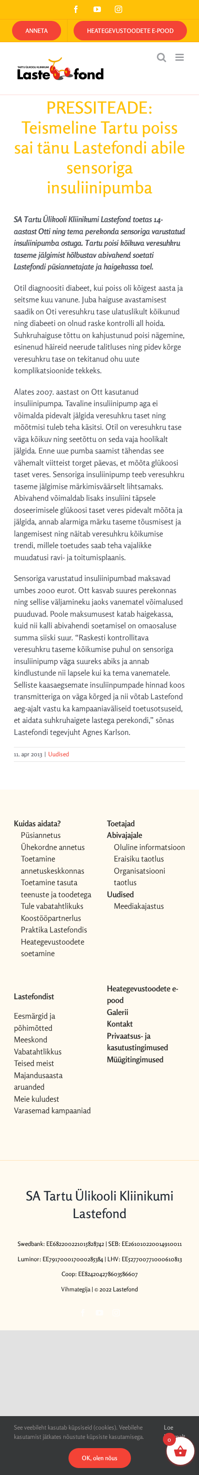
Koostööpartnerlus (51, 918)
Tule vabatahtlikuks (52, 906)
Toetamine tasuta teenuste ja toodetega (56, 888)
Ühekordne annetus (53, 847)
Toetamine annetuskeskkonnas (52, 864)
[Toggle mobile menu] (180, 57)
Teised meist (34, 1063)
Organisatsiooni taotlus (139, 877)
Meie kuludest (36, 1099)
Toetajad (121, 823)
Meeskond (30, 1039)
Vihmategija (75, 1289)
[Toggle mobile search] (161, 57)
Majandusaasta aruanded (38, 1081)
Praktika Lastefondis (54, 929)
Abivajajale (124, 835)
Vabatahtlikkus (38, 1051)
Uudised (58, 754)
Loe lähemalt (174, 1432)
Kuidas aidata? (37, 823)
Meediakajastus (139, 906)
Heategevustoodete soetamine (52, 947)
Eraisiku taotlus (139, 858)
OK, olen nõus (100, 1458)
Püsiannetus (41, 835)
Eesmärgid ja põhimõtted (34, 1022)
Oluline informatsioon (149, 847)
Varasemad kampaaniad (52, 1110)
